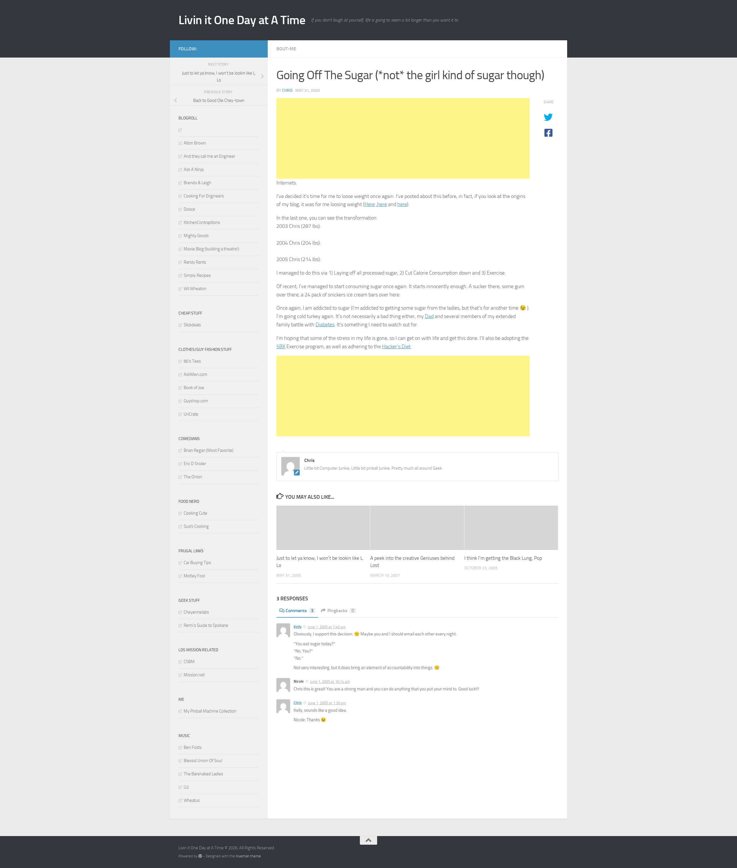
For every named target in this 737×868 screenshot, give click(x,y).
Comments (300, 610)
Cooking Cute (195, 513)
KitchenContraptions (202, 222)
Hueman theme (248, 856)
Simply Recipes (197, 275)
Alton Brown (195, 143)
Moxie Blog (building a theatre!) (211, 249)
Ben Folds (193, 747)
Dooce (189, 209)
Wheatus (192, 800)
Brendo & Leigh (197, 182)
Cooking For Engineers (204, 196)
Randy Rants (195, 262)
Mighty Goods (196, 235)
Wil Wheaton (195, 288)
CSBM (189, 661)
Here (369, 204)
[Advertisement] (403, 138)
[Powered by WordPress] (200, 856)
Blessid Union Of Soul (203, 760)
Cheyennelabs (196, 612)
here (382, 204)
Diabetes (325, 324)
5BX (280, 346)
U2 (186, 787)
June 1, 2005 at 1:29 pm (327, 703)
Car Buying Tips (197, 562)
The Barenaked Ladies (203, 773)
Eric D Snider (195, 463)
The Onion (193, 476)
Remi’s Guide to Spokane (206, 625)
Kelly (297, 627)
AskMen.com (195, 374)
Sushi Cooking (196, 526)
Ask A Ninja (194, 169)
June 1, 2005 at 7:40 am (327, 627)
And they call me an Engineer (209, 156)
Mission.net (194, 674)
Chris (287, 90)
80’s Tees (192, 361)
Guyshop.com (196, 400)
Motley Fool (194, 575)
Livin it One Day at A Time (241, 20)
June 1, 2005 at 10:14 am (330, 681)
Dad (429, 316)
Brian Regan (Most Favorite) (208, 450)
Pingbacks (340, 610)
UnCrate (191, 414)
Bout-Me (286, 49)
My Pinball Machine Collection (210, 711)
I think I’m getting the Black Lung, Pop (503, 558)
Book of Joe (194, 387)
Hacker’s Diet (396, 346)
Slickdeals (192, 325)
